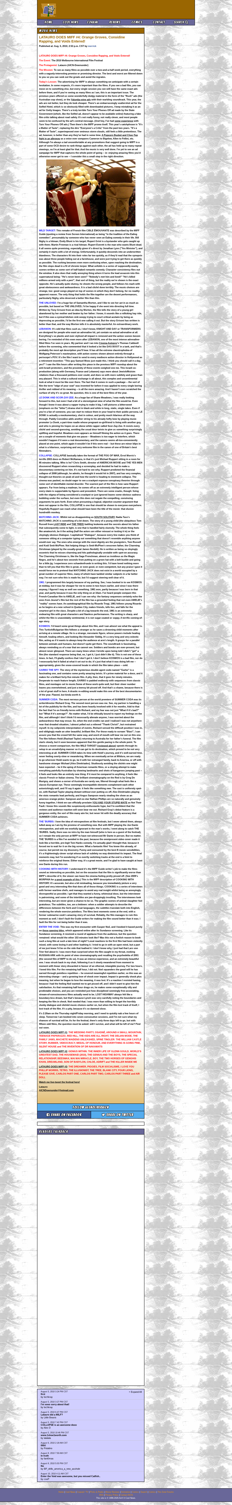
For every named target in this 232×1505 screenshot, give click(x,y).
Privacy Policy (112, 1495)
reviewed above (106, 745)
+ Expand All (135, 1392)
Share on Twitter (119, 1115)
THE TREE (77, 524)
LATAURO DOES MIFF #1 (53, 1032)
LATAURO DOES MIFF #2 (53, 1051)
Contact (159, 22)
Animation (125, 1492)
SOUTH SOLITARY (104, 517)
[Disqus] (91, 1257)
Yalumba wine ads (81, 99)
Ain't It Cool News (63, 9)
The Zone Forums (166, 1492)
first (43, 1394)
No (42, 1466)
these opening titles (53, 930)
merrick (92, 46)
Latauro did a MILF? (52, 1414)
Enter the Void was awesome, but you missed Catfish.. (70, 1476)
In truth (45, 1455)
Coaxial (92, 22)
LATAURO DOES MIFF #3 (53, 1066)
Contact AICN (126, 1495)
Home (48, 22)
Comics (136, 22)
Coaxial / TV (82, 1492)
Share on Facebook (66, 1115)
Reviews (114, 22)
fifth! (43, 1445)
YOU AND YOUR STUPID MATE (109, 802)
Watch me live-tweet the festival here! (59, 1082)
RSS (101, 1495)
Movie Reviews (112, 1492)
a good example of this (67, 879)
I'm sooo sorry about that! (55, 1404)
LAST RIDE (60, 524)
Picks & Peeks (97, 1492)
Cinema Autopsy (108, 343)
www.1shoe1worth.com (54, 1435)
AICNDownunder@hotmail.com (56, 1090)
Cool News (70, 22)
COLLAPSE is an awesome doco (59, 1425)
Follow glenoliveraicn (91, 1107)
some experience (124, 121)
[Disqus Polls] (91, 1175)
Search (179, 22)
